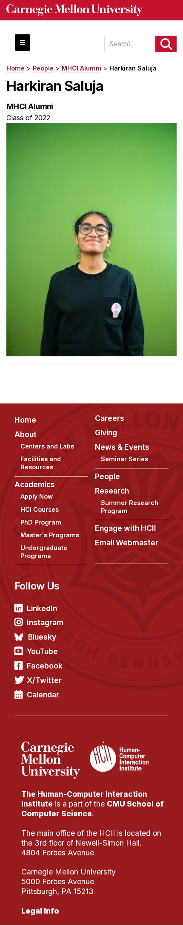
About (25, 434)
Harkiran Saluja (133, 68)
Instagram (45, 622)
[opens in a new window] (54, 747)
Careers (109, 418)
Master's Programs (49, 535)
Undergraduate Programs (43, 551)
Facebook (45, 665)
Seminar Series (124, 458)
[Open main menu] (22, 42)
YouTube (42, 651)
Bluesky (42, 636)
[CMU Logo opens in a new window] (91, 10)
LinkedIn (42, 608)
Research (112, 490)
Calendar (43, 694)
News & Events (122, 447)
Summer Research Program (129, 506)
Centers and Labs (47, 446)
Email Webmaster (126, 542)
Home (15, 68)
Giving (106, 432)
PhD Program (40, 522)
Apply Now (36, 496)
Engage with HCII (125, 528)
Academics (34, 484)
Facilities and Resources (40, 463)
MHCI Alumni (81, 68)
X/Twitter (44, 680)
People (43, 68)
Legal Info (40, 910)
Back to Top (140, 908)
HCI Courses (39, 509)
